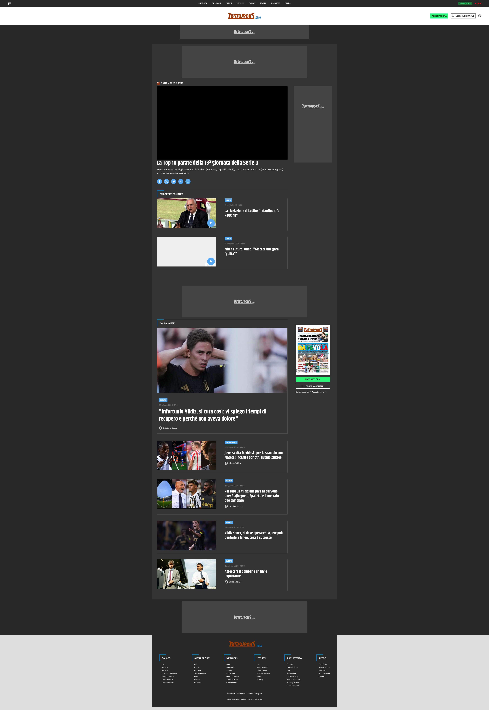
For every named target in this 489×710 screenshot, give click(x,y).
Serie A (229, 3)
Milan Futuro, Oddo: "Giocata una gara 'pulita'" (252, 251)
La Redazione (292, 667)
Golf (196, 676)
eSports (197, 682)
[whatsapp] (166, 181)
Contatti (290, 664)
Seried (180, 83)
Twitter (250, 694)
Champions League (169, 673)
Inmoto (229, 670)
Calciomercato (231, 442)
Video (165, 83)
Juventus (240, 3)
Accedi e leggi (318, 392)
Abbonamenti (261, 667)
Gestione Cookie (293, 679)
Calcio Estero (167, 679)
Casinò (287, 3)
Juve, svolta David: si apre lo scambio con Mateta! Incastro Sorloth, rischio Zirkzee (254, 455)
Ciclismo (197, 670)
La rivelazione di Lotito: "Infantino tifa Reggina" (252, 213)
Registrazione (324, 667)
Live (479, 3)
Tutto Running (200, 673)
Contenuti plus (465, 3)
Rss (257, 664)
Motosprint (230, 673)
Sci (195, 664)
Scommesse (275, 3)
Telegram (258, 694)
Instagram (241, 694)
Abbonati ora (312, 379)
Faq (288, 670)
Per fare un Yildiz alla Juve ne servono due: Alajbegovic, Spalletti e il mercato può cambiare (252, 496)
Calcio (172, 83)
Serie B (165, 670)
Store (258, 676)
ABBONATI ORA (439, 16)
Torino (252, 3)
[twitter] (173, 181)
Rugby (197, 667)
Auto (228, 664)
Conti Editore (231, 682)
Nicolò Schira (235, 463)
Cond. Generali (293, 685)
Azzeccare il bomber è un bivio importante (246, 573)
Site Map (322, 670)
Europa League (168, 676)
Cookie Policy (292, 676)
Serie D (228, 200)
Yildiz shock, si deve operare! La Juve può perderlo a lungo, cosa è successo (254, 535)
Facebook (231, 694)
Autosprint (230, 667)
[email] (180, 181)
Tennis (263, 3)
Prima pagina (261, 670)
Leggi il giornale (465, 16)
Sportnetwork (232, 679)
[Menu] (9, 3)
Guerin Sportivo (232, 676)
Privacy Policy (293, 682)
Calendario (216, 3)
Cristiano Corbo (170, 428)
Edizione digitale (263, 673)
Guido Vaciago (235, 582)
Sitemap (259, 679)
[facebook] (159, 181)
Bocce (197, 679)
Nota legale (291, 673)
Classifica (203, 3)
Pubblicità (323, 664)
